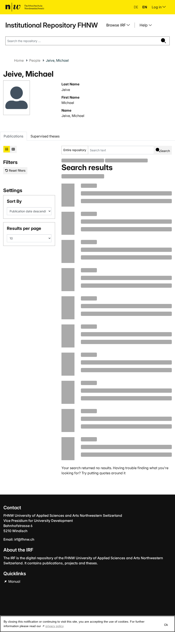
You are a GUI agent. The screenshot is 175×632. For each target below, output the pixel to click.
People (34, 60)
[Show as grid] (13, 149)
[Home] (24, 7)
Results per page (24, 228)
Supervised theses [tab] (45, 136)
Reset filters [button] (16, 170)
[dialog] (87, 624)
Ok (166, 624)
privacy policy (54, 626)
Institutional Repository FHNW (51, 25)
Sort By (14, 201)
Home (19, 60)
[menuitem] (119, 25)
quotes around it (112, 473)
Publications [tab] (13, 136)
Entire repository (74, 150)
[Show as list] (6, 149)
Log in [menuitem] (157, 7)
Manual (13, 581)
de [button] (136, 7)
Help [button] (144, 25)
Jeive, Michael (72, 116)
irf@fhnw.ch (24, 539)
